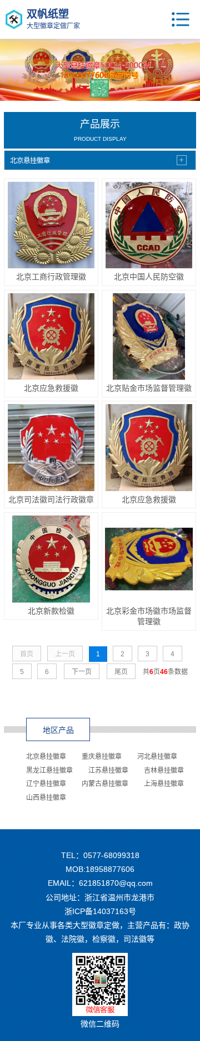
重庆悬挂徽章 (102, 757)
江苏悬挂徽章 (108, 770)
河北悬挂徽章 (157, 757)
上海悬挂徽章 (164, 784)
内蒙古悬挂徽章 (105, 784)
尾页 (121, 672)
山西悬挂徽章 (46, 798)
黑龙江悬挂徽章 (49, 770)
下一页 (82, 672)
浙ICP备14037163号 (100, 911)
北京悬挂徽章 (46, 757)
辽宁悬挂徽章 (46, 784)
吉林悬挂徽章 (164, 770)
